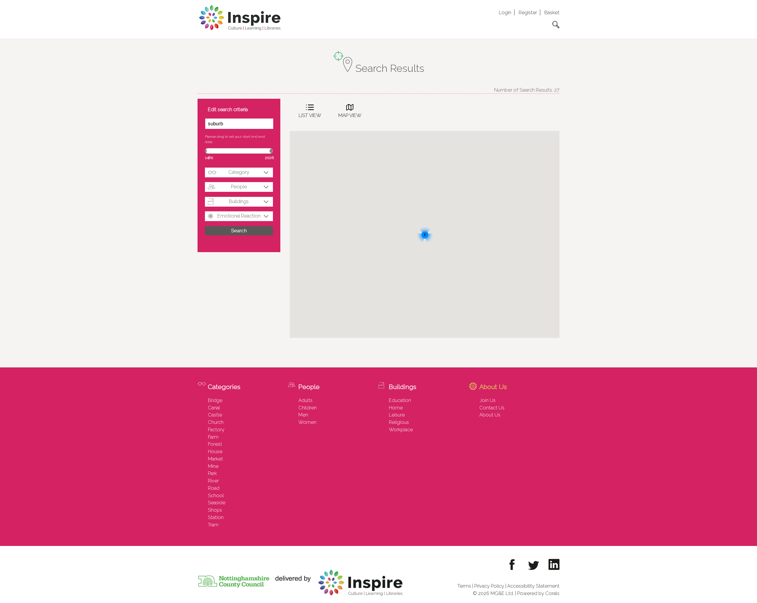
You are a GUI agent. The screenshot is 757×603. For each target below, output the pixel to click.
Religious (399, 422)
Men (303, 415)
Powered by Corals (538, 593)
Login (505, 12)
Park (212, 473)
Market (215, 459)
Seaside (216, 502)
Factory (216, 429)
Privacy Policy (489, 586)
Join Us (487, 400)
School (216, 495)
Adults (305, 400)
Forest (215, 444)
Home (396, 408)
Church (216, 422)
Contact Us (491, 408)
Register (528, 12)
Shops (215, 510)
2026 (269, 157)
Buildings (239, 201)
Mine (213, 466)
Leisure (397, 415)
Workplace (401, 429)
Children (307, 408)
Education (400, 400)
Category (238, 172)
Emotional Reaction (239, 216)
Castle (215, 415)
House (215, 451)
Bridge (215, 400)
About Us (489, 415)
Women (307, 422)
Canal (214, 408)
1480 (209, 157)
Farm (213, 437)
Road (213, 488)
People (239, 186)
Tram (213, 525)
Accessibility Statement (533, 586)
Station (216, 517)
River (213, 481)
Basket (551, 12)
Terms (464, 586)
